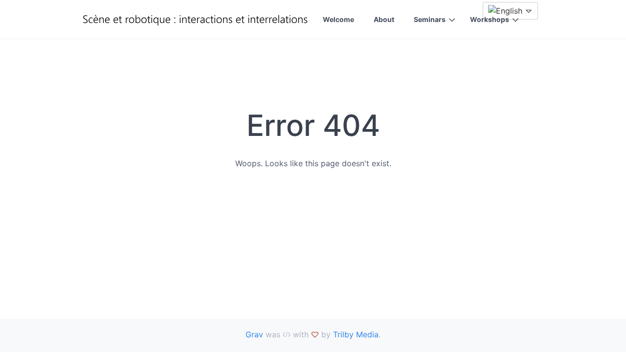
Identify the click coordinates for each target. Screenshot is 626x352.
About (384, 19)
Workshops (489, 19)
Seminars (430, 19)
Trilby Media (356, 334)
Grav (254, 334)
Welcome (338, 19)
